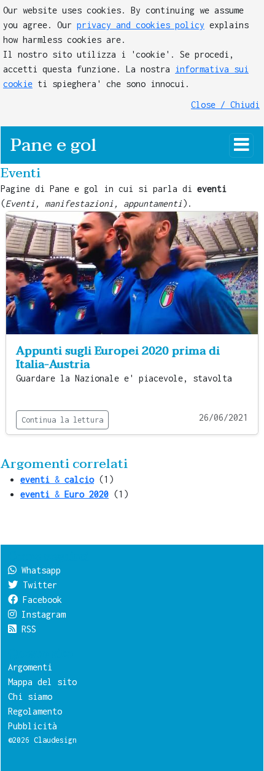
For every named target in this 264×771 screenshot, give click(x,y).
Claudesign (55, 740)
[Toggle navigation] (241, 145)
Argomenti (30, 667)
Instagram (41, 614)
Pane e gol (53, 145)
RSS (26, 629)
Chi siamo (30, 696)
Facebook (40, 599)
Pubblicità (32, 726)
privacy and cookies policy (140, 25)
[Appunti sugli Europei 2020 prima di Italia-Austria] (132, 272)
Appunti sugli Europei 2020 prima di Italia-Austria (118, 357)
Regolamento (35, 711)
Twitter (37, 585)
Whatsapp (39, 570)
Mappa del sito (42, 682)
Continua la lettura (62, 419)
